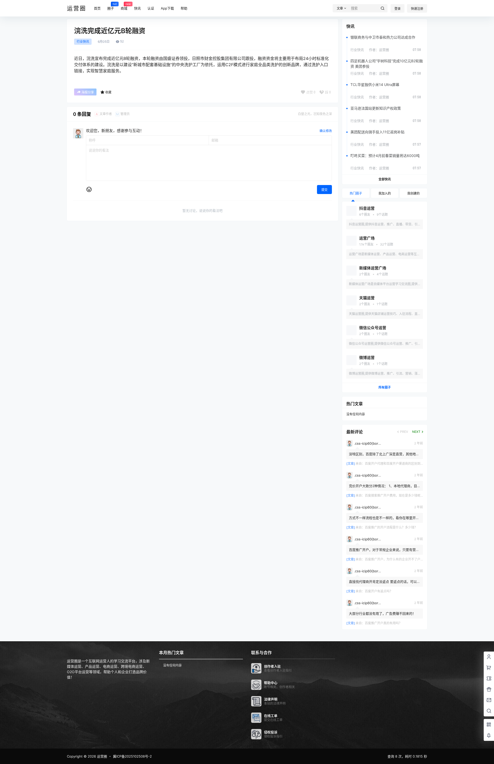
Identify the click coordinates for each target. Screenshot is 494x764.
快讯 (137, 8)
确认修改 (326, 131)
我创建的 (413, 193)
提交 (324, 190)
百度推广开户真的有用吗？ (383, 623)
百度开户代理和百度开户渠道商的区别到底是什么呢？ (402, 464)
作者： (379, 50)
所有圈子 (384, 387)
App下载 (167, 8)
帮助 (184, 8)
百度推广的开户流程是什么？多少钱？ (391, 527)
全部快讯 (384, 179)
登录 (397, 9)
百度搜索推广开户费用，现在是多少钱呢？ (394, 495)
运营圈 (101, 756)
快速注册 (417, 9)
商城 (124, 6)
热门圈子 (356, 193)
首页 (97, 8)
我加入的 (384, 193)
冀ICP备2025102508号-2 (132, 756)
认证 (150, 8)
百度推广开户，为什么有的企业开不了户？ (394, 559)
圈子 (110, 6)
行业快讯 (83, 41)
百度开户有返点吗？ (379, 591)
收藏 (108, 92)
